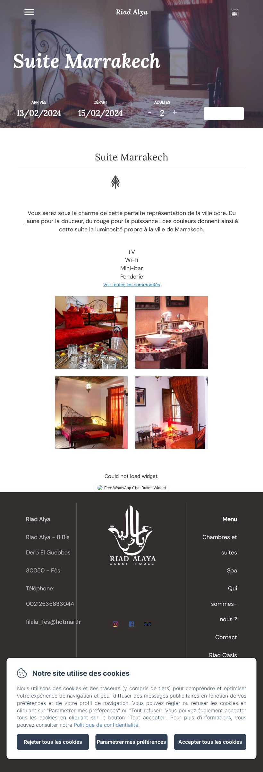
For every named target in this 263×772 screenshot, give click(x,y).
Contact (226, 637)
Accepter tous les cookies (210, 742)
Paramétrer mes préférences (131, 742)
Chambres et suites (219, 544)
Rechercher (224, 113)
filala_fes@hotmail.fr (53, 622)
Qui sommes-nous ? (224, 604)
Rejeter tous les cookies (53, 742)
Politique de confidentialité (106, 725)
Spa (232, 570)
